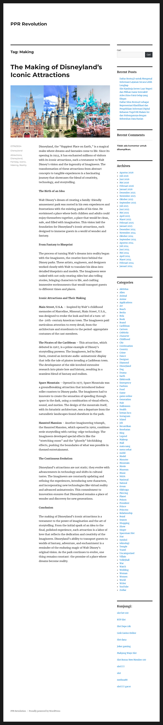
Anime (123, 299)
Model (123, 456)
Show (122, 526)
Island (123, 419)
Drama (123, 372)
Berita (123, 312)
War (122, 563)
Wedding (124, 570)
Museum (124, 469)
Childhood (125, 339)
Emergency (125, 382)
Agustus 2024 (126, 243)
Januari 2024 (126, 266)
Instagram (125, 416)
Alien (122, 292)
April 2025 (125, 216)
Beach (123, 309)
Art (121, 306)
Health (123, 409)
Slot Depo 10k (124, 626)
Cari (119, 50)
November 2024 (128, 232)
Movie (123, 466)
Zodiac (123, 590)
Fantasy (15, 161)
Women (124, 576)
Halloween (125, 406)
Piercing (124, 493)
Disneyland (16, 150)
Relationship (126, 513)
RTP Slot (121, 619)
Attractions (16, 155)
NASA (122, 476)
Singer (123, 530)
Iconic (23, 161)
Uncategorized (127, 553)
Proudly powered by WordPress (44, 711)
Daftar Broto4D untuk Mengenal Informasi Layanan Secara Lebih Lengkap (136, 82)
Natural (123, 483)
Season (123, 520)
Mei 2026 (124, 182)
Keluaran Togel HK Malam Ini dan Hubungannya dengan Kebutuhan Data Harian (134, 115)
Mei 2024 (124, 253)
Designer (124, 359)
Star (122, 536)
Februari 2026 (127, 186)
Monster (124, 459)
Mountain (125, 463)
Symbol (123, 540)
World (123, 580)
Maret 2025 (125, 219)
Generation (125, 399)
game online (126, 396)
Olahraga (124, 489)
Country (124, 349)
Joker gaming (124, 646)
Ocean (123, 486)
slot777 (121, 666)
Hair (122, 403)
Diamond (124, 362)
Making (14, 165)
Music (123, 473)
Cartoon (124, 329)
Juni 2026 (124, 179)
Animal (123, 296)
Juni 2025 (124, 209)
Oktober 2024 (126, 236)
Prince (123, 506)
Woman (124, 573)
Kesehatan (125, 429)
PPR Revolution (29, 24)
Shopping (124, 523)
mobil (122, 453)
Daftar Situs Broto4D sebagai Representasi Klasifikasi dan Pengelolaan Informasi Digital (135, 105)
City (121, 342)
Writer (123, 583)
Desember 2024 (127, 229)
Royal (122, 516)
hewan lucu (125, 413)
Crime (123, 352)
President (124, 503)
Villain (123, 556)
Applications (126, 302)
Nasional (124, 479)
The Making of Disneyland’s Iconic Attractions (56, 71)
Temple (123, 546)
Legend (123, 436)
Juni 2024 (124, 249)
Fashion (124, 386)
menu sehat (125, 449)
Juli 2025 (124, 206)
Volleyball (124, 560)
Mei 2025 (124, 212)
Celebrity (124, 332)
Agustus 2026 (127, 172)
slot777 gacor (124, 686)
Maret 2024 (125, 259)
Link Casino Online (126, 633)
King (122, 433)
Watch (123, 566)
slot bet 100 (122, 613)
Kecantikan (125, 426)
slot (119, 673)
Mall (122, 443)
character (124, 336)
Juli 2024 (124, 246)
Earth (122, 376)
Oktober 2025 (126, 199)
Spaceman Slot (127, 533)
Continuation (126, 346)
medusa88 (122, 680)
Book (122, 319)
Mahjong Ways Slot (127, 653)
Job (121, 423)
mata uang (125, 446)
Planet (123, 496)
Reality (23, 165)
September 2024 (128, 239)
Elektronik (125, 379)
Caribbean (125, 326)
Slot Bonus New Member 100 (131, 659)
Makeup (124, 439)
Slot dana (121, 639)
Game (122, 392)
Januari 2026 (126, 189)
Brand (123, 322)
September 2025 (128, 202)
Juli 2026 (124, 176)
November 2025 (128, 196)
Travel (123, 550)
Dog (122, 369)
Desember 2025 (127, 192)
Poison (123, 499)
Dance (123, 356)
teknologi (124, 543)
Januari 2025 (126, 226)
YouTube (124, 586)
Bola (122, 316)
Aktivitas (124, 289)
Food (122, 389)
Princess (124, 509)
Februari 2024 (127, 263)
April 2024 (125, 256)
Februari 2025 (127, 222)
